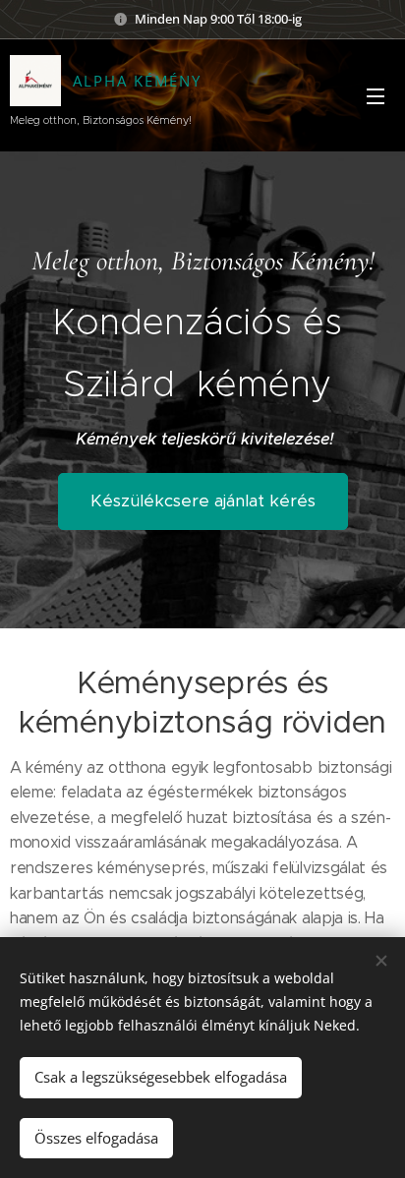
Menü (375, 95)
